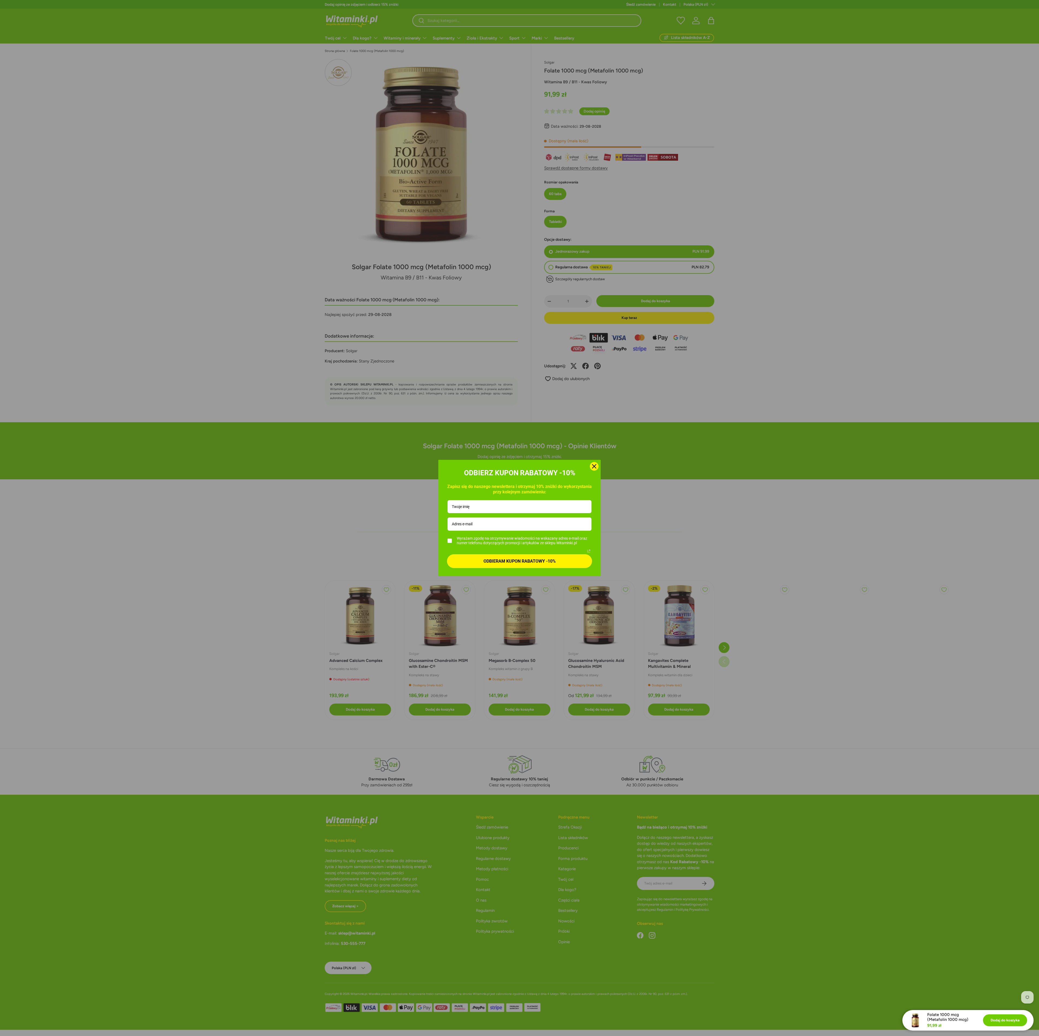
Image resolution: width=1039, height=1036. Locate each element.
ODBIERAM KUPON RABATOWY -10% (520, 561)
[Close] (594, 466)
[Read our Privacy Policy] (589, 551)
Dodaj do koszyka (1005, 1020)
